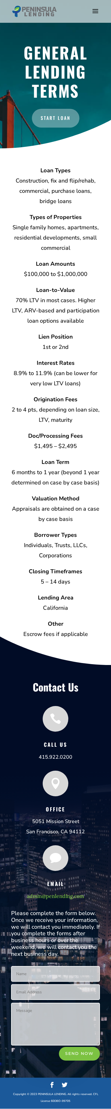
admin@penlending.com (55, 896)
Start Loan (56, 117)
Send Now (79, 1053)
